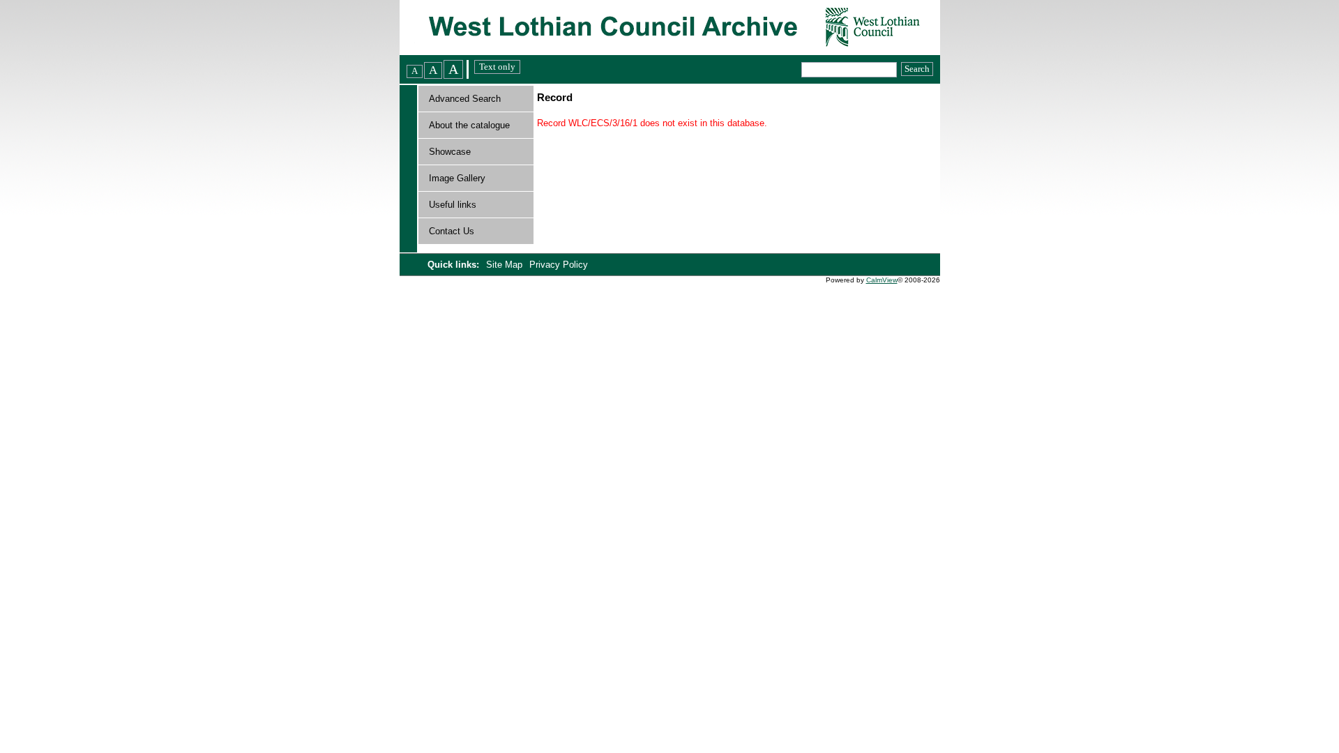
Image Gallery (457, 178)
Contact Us (451, 231)
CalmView (882, 280)
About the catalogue (469, 125)
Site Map (505, 264)
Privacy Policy (558, 264)
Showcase (450, 151)
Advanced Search (465, 98)
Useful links (452, 204)
